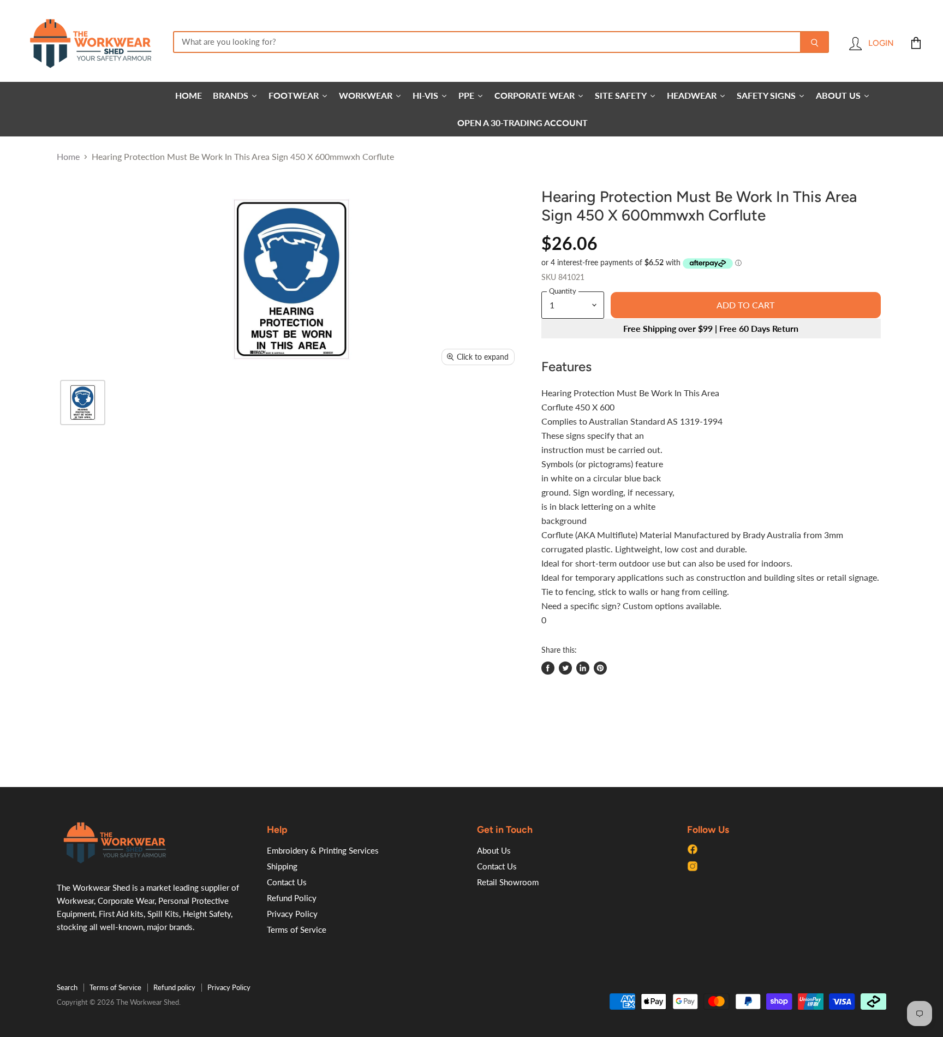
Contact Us (287, 882)
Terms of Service (296, 929)
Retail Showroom (508, 882)
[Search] (814, 42)
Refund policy (174, 987)
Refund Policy (292, 898)
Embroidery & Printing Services (323, 850)
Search (67, 987)
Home (68, 157)
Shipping (282, 866)
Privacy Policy (292, 914)
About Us (494, 850)
